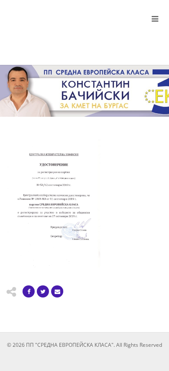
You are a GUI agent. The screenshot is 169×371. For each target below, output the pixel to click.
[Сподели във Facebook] (29, 291)
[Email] (57, 291)
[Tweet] (43, 291)
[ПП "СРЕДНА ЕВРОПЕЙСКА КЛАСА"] (56, 29)
